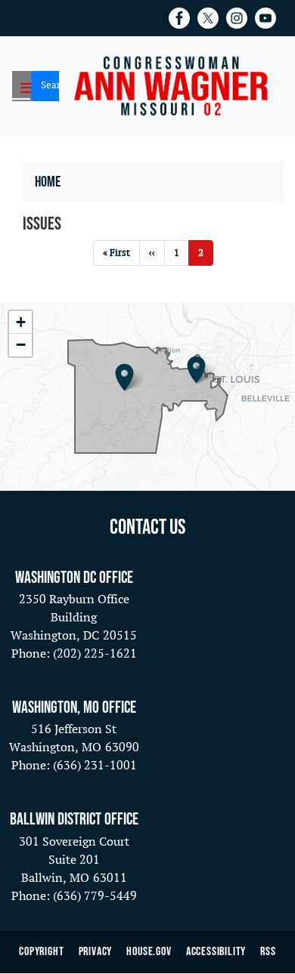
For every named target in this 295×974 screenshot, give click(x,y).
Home (48, 182)
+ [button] (21, 322)
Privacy (96, 952)
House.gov (148, 952)
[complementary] (147, 396)
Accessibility (216, 952)
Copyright (41, 952)
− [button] (21, 344)
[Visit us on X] (211, 18)
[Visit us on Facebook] (183, 18)
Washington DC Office (74, 578)
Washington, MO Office (74, 707)
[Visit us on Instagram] (240, 18)
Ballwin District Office (74, 819)
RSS (267, 952)
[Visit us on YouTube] (269, 18)
